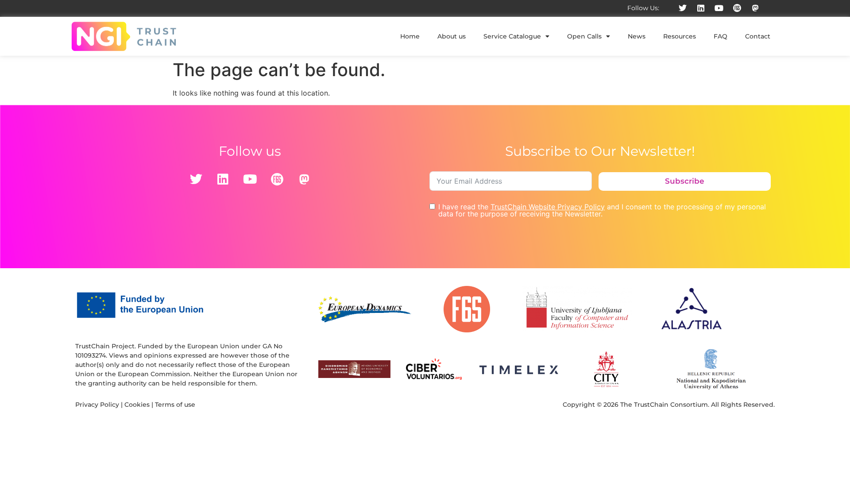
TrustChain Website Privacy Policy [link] (548, 206)
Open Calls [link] (584, 36)
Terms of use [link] (175, 405)
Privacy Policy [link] (97, 405)
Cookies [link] (137, 405)
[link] (683, 8)
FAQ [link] (720, 36)
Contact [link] (757, 36)
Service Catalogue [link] (512, 36)
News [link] (636, 36)
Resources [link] (679, 36)
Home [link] (410, 36)
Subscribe (684, 181)
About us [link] (451, 36)
